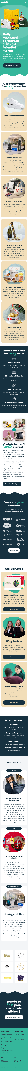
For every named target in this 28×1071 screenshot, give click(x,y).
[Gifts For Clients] (14, 232)
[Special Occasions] (14, 274)
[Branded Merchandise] (14, 102)
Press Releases (5, 1052)
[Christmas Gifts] (14, 314)
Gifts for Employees (20, 1037)
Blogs (2, 1048)
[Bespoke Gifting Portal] (14, 583)
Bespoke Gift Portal (6, 1034)
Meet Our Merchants (7, 1050)
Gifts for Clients (19, 1034)
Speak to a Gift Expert (12, 65)
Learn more (14, 550)
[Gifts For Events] (14, 144)
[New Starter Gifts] (14, 188)
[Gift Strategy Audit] (14, 673)
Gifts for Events (19, 1039)
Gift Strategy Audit (6, 1041)
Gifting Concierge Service (6, 1038)
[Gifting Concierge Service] (14, 627)
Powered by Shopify (14, 1067)
